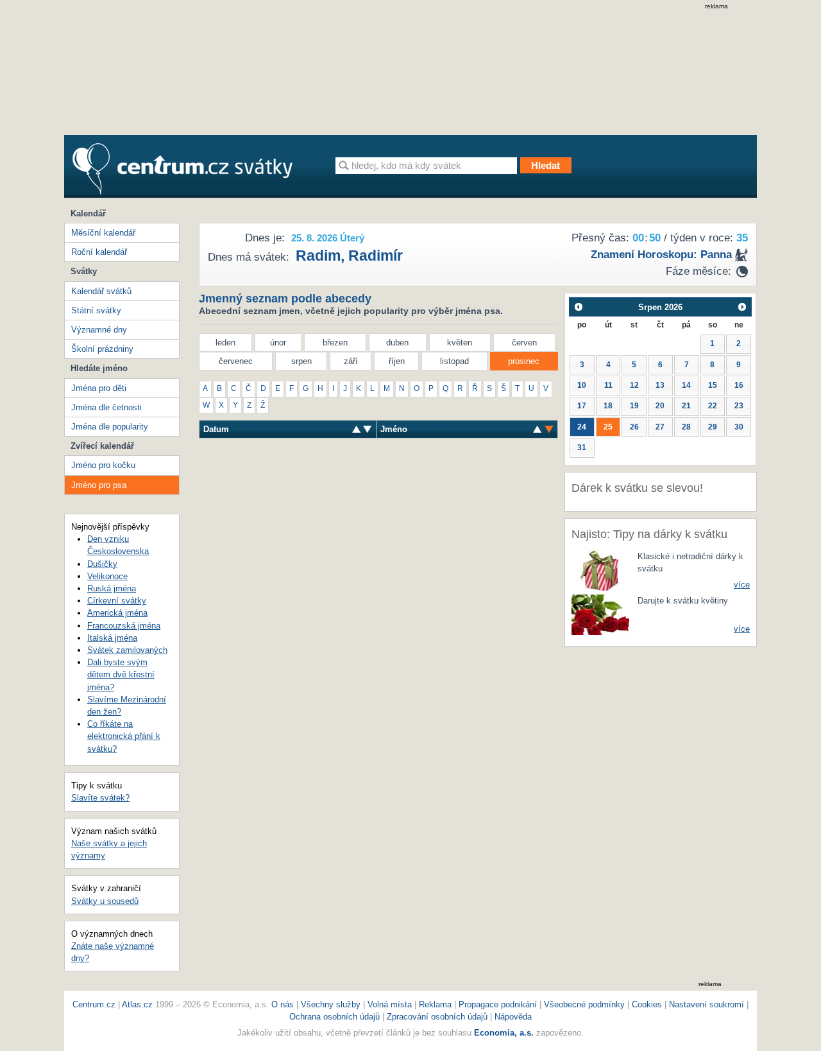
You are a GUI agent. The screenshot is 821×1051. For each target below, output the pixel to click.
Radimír (375, 255)
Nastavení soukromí (706, 1004)
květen (459, 342)
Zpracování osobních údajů (437, 1016)
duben (397, 342)
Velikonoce (107, 576)
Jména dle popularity (109, 426)
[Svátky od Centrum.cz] (182, 169)
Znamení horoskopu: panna (661, 254)
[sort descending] (356, 429)
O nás (282, 1004)
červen (524, 342)
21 (686, 406)
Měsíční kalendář (103, 233)
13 (660, 385)
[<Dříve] (578, 306)
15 (712, 385)
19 (634, 406)
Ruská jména (111, 588)
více (742, 584)
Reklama (436, 1004)
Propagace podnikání (498, 1004)
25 (608, 427)
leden (225, 342)
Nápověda (513, 1016)
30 (738, 427)
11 (608, 385)
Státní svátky (96, 310)
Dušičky (102, 564)
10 (581, 385)
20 (660, 406)
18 (608, 406)
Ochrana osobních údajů (334, 1016)
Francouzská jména (123, 625)
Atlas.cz (137, 1004)
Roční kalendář (99, 252)
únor (278, 342)
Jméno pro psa (98, 485)
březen (335, 342)
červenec (236, 361)
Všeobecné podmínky (584, 1004)
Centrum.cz (93, 1004)
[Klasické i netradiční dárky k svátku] (600, 570)
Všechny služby (332, 1004)
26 (634, 427)
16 (738, 385)
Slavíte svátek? (100, 798)
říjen (397, 361)
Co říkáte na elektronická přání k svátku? (123, 736)
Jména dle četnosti (106, 407)
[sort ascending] (367, 429)
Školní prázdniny (102, 349)
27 (660, 427)
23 (738, 406)
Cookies (647, 1004)
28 (686, 427)
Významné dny (99, 329)
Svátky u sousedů (105, 901)
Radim (318, 255)
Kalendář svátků (101, 291)
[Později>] (742, 306)
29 (712, 427)
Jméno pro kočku (103, 465)
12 (634, 385)
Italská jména (112, 638)
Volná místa (390, 1004)
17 (581, 406)
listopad (454, 361)
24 (581, 427)
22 (712, 406)
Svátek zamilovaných (127, 650)
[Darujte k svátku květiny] (600, 614)
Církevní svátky (116, 600)
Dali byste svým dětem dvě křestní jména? (121, 674)
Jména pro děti (98, 388)
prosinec (523, 361)
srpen (301, 361)
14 (686, 385)
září (351, 361)
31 (581, 447)
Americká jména (117, 613)
